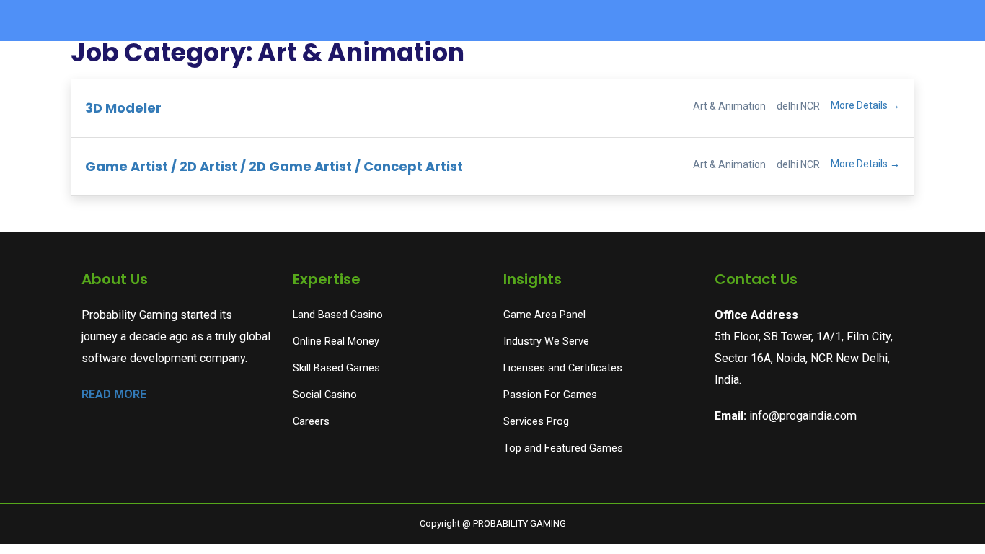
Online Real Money (336, 341)
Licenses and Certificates (562, 368)
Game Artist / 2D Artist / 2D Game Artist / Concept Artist (274, 166)
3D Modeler (123, 108)
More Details (860, 105)
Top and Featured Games (563, 448)
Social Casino (325, 395)
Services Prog (536, 422)
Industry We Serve (546, 341)
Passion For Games (550, 395)
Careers (311, 422)
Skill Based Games (336, 368)
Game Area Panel (544, 315)
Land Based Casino (338, 315)
